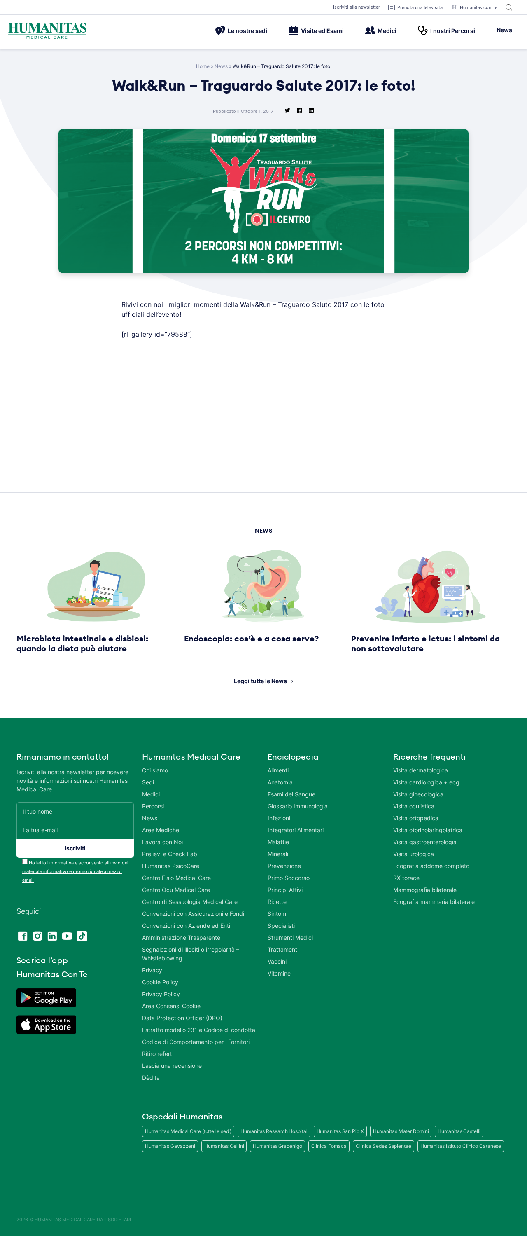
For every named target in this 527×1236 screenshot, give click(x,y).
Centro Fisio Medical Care (176, 877)
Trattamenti (283, 949)
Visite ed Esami (322, 30)
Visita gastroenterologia (425, 841)
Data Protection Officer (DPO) (182, 1017)
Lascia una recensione (172, 1065)
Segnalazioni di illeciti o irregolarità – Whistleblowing (190, 954)
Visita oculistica (413, 806)
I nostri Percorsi (452, 30)
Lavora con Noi (162, 841)
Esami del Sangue (291, 794)
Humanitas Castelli (459, 1131)
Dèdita (151, 1077)
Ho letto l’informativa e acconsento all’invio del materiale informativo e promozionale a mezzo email (75, 871)
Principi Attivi (285, 889)
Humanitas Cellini (224, 1146)
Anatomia (280, 782)
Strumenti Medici (290, 937)
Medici (387, 30)
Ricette (277, 901)
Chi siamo (155, 770)
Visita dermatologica (420, 770)
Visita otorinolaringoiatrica (427, 829)
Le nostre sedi (247, 30)
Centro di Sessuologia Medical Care (190, 901)
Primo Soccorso (289, 877)
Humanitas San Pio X (340, 1131)
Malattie (278, 841)
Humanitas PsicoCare (170, 865)
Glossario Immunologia (298, 806)
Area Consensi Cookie (171, 1005)
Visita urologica (413, 853)
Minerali (278, 853)
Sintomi (277, 913)
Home (203, 66)
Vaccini (277, 961)
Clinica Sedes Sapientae (383, 1146)
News (504, 29)
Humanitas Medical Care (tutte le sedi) (188, 1131)
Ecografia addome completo (431, 865)
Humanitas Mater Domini (401, 1131)
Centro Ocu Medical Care (176, 889)
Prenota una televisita (420, 7)
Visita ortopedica (415, 818)
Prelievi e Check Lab (169, 853)
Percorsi (153, 806)
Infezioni (279, 818)
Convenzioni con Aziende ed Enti (186, 925)
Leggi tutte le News (260, 680)
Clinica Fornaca (329, 1146)
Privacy (152, 970)
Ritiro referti (157, 1053)
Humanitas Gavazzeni (170, 1146)
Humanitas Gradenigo (277, 1146)
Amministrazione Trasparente (181, 937)
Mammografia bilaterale (425, 889)
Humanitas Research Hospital (273, 1131)
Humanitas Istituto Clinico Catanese (460, 1146)
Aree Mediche (160, 829)
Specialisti (281, 925)
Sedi (148, 782)
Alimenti (278, 770)
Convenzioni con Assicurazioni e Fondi (193, 913)
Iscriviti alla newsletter (356, 7)
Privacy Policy (161, 993)
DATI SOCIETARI (114, 1219)
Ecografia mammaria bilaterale (434, 901)
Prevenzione (284, 865)
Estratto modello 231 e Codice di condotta (198, 1029)
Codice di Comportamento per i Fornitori (196, 1041)
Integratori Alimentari (296, 829)
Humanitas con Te (478, 7)
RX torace (406, 877)
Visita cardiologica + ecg (426, 782)
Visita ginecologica (418, 794)
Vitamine (279, 973)
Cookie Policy (160, 982)
